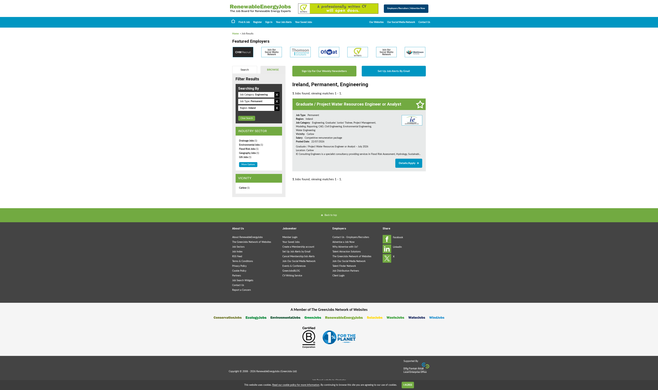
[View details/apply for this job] (412, 120)
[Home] (260, 8)
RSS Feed (237, 256)
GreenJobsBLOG (291, 271)
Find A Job (244, 22)
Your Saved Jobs (303, 22)
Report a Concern (241, 290)
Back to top (331, 215)
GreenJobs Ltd (288, 371)
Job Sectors (238, 247)
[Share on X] (387, 258)
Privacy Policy (239, 266)
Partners (236, 276)
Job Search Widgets (242, 280)
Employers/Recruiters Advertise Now (406, 8)
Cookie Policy (239, 271)
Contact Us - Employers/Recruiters (350, 237)
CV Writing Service (292, 276)
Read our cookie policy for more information (295, 385)
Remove (276, 95)
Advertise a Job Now (343, 242)
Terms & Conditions (242, 261)
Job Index (237, 252)
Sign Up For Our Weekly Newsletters (324, 71)
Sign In (268, 22)
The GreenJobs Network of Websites (251, 242)
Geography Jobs (249, 153)
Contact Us (424, 22)
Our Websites (376, 22)
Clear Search (247, 118)
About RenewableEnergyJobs (247, 237)
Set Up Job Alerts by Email (296, 252)
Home (233, 21)
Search (245, 69)
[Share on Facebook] (387, 239)
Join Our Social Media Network (298, 261)
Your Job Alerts (284, 22)
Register (257, 22)
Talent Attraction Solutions (346, 252)
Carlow (244, 188)
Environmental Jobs (251, 145)
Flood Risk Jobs (249, 149)
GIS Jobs (245, 157)
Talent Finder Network (344, 266)
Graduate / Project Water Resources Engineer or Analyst (348, 104)
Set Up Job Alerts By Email (394, 71)
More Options (248, 164)
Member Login (289, 237)
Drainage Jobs (248, 141)
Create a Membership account (298, 247)
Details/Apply (407, 163)
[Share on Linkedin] (387, 249)
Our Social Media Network (401, 22)
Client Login (338, 276)
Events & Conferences (294, 266)
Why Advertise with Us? (345, 247)
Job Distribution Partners (345, 271)
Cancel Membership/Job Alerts (298, 256)
